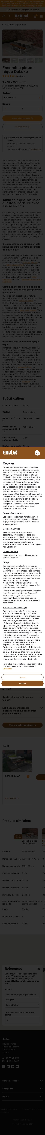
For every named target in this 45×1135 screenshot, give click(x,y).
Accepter (22, 683)
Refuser (23, 677)
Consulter (7, 668)
